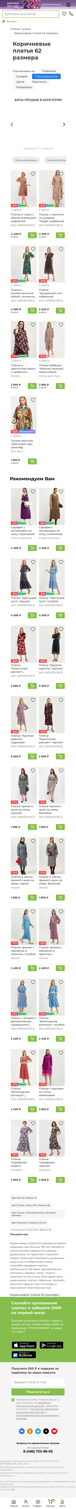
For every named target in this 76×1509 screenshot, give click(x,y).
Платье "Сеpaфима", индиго (19, 1162)
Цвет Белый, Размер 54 (24, 1198)
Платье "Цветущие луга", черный (24, 599)
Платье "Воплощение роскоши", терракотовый (21, 1092)
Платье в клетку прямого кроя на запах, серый (22, 880)
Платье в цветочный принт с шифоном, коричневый (23, 369)
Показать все (19, 1234)
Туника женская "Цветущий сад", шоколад (22, 444)
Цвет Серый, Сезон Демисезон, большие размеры (33, 1214)
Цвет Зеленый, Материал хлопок (29, 1222)
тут (13, 1489)
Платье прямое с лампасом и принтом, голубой (23, 951)
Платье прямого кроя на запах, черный (22, 810)
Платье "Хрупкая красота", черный (51, 666)
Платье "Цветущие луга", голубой (52, 599)
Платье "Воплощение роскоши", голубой (52, 1021)
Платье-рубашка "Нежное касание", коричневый (51, 369)
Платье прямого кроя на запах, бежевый (50, 810)
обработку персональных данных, (33, 1404)
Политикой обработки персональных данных (37, 1410)
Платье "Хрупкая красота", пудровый (22, 739)
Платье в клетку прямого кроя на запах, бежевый (50, 880)
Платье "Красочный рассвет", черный (51, 739)
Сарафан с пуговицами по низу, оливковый (50, 531)
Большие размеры (26, 160)
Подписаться (38, 1392)
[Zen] (46, 1431)
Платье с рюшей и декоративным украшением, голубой (23, 1021)
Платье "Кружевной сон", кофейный (51, 293)
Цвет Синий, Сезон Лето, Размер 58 (30, 1205)
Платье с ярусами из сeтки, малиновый (51, 1092)
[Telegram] (38, 1431)
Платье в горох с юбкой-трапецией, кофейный (23, 218)
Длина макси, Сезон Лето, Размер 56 (31, 1230)
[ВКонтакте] (22, 1431)
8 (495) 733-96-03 (38, 1451)
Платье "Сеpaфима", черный (47, 1162)
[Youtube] (54, 1431)
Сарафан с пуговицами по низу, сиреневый (23, 531)
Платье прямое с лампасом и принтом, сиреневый (50, 951)
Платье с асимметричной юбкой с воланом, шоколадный (23, 293)
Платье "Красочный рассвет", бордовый (19, 668)
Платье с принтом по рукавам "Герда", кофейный (51, 218)
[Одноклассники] (30, 1431)
